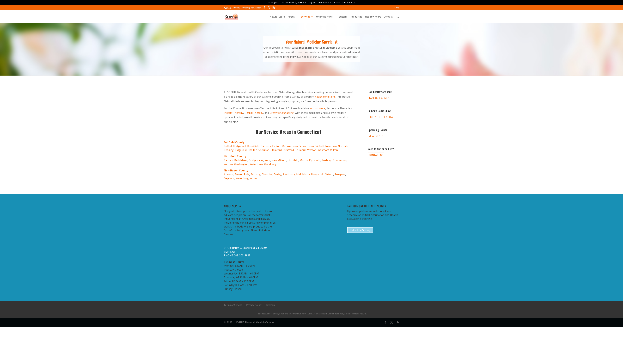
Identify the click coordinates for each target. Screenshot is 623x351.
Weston (311, 150)
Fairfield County (234, 142)
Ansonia (228, 174)
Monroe (286, 146)
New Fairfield (316, 146)
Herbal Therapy (253, 113)
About (291, 17)
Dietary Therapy (233, 113)
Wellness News (324, 17)
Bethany (255, 174)
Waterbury (242, 178)
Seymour (229, 178)
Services (305, 17)
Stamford (276, 150)
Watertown (256, 164)
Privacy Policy (254, 304)
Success (343, 17)
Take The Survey (360, 230)
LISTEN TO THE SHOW (381, 116)
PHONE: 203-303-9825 (237, 255)
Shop (396, 8)
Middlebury (303, 174)
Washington (241, 164)
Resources (356, 17)
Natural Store (277, 17)
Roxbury (327, 160)
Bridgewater (256, 160)
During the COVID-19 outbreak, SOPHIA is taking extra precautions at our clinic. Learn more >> (311, 2)
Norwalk (343, 146)
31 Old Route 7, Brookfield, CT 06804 (245, 248)
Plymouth (314, 160)
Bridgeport (239, 146)
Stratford (288, 150)
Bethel (228, 146)
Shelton (252, 150)
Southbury (288, 174)
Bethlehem (240, 160)
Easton (276, 146)
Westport (323, 150)
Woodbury (270, 164)
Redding (229, 150)
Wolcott (254, 178)
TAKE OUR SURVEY (379, 97)
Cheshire (267, 174)
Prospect (340, 174)
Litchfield (293, 160)
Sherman (263, 150)
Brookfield (253, 146)
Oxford (329, 174)
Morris (304, 160)
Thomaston (340, 160)
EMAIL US (229, 252)
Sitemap (270, 304)
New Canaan (300, 146)
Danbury (266, 146)
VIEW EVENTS (376, 135)
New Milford (279, 160)
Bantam (228, 160)
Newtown (331, 146)
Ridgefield (241, 150)
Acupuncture (317, 108)
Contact (388, 17)
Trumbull (300, 150)
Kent (267, 160)
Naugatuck (317, 174)
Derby (277, 174)
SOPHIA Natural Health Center (254, 322)
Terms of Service (233, 304)
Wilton (334, 150)
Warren (228, 164)
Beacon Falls (242, 174)
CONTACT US (376, 154)
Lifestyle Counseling (282, 113)
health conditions (325, 96)
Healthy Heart (373, 17)
